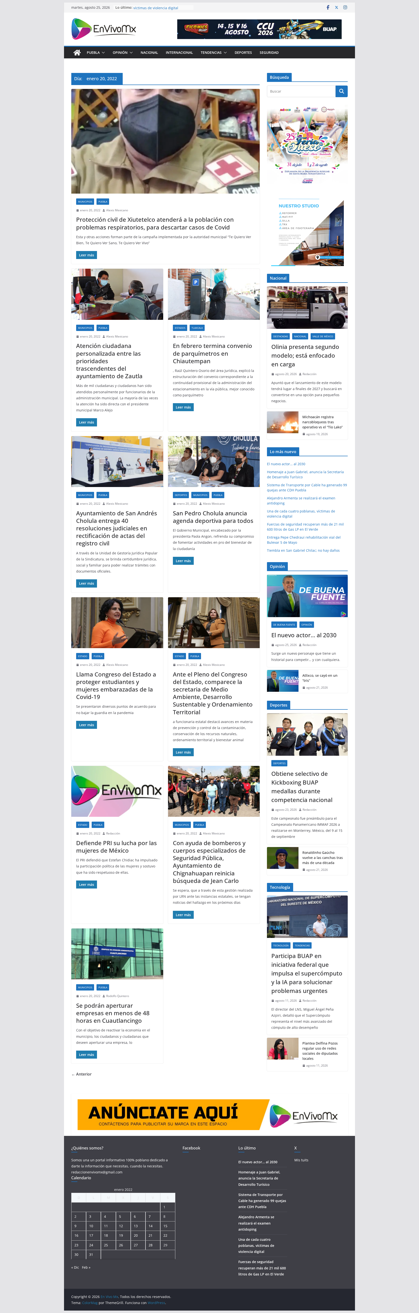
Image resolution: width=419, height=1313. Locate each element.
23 (76, 1245)
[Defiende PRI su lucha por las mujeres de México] (117, 791)
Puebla (93, 52)
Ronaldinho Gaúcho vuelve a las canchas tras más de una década (322, 857)
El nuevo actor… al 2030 (286, 464)
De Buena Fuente (284, 624)
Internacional (179, 52)
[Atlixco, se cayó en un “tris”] (282, 681)
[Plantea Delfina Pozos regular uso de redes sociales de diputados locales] (282, 1054)
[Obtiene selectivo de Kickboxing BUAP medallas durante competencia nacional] (307, 734)
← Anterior (81, 1074)
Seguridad (269, 52)
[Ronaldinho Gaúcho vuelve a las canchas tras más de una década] (282, 861)
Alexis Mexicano (117, 210)
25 (106, 1245)
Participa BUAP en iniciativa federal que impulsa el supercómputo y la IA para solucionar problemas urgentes (306, 973)
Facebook (191, 1148)
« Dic (75, 1267)
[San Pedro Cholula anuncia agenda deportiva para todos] (214, 461)
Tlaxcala (197, 328)
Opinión (120, 52)
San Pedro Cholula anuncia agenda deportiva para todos (213, 517)
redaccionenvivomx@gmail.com (96, 1172)
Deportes (243, 52)
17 (91, 1235)
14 (151, 1226)
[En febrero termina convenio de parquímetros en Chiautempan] (214, 294)
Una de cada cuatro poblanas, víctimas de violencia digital (157, 10)
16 (76, 1235)
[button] (102, 52)
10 (91, 1226)
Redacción (113, 833)
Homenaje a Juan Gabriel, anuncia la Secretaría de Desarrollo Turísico (259, 1178)
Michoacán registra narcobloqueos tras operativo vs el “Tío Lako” (322, 422)
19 (121, 1235)
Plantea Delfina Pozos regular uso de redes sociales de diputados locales (320, 1051)
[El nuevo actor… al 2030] (307, 596)
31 (91, 1254)
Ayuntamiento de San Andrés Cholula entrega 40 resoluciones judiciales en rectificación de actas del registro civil (116, 528)
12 (121, 1226)
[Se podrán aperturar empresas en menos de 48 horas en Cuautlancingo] (117, 954)
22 (165, 1235)
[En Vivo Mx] (77, 52)
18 (106, 1235)
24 (91, 1245)
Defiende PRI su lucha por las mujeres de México (116, 846)
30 (76, 1254)
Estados (180, 328)
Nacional (149, 52)
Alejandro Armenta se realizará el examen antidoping (256, 1223)
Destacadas (280, 336)
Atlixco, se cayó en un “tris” (320, 678)
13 (136, 1226)
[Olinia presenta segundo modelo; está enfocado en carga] (307, 307)
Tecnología (281, 945)
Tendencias (211, 52)
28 (151, 1245)
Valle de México (323, 336)
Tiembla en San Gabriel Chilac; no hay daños (303, 550)
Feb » (86, 1267)
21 (151, 1235)
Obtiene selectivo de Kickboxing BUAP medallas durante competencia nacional (301, 787)
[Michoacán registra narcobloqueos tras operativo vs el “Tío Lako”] (282, 425)
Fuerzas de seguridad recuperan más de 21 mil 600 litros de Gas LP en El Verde (262, 1267)
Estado (82, 656)
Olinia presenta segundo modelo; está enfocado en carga (305, 355)
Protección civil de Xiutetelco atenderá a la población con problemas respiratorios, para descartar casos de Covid (155, 223)
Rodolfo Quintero (117, 996)
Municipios (85, 201)
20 (136, 1235)
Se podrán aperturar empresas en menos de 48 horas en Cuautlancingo (113, 1012)
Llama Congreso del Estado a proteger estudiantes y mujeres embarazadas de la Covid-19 (116, 685)
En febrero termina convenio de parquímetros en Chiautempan (212, 353)
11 (106, 1226)
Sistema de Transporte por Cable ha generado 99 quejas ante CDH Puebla (262, 1200)
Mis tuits (301, 1160)
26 (121, 1245)
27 (136, 1245)
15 (165, 1226)
